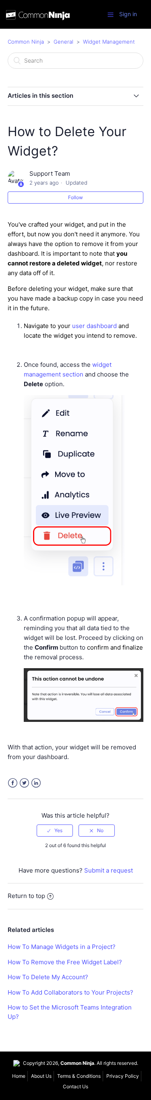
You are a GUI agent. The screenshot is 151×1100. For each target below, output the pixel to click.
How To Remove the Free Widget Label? (65, 962)
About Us (41, 1076)
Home (18, 1076)
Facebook (13, 783)
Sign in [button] (128, 14)
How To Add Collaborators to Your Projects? (70, 992)
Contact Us (75, 1086)
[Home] (38, 16)
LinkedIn (36, 783)
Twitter (24, 783)
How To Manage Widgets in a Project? (62, 947)
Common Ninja (26, 41)
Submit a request (108, 870)
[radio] (55, 830)
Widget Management (109, 41)
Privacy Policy (122, 1076)
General (63, 41)
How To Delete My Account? (48, 977)
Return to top (26, 896)
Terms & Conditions (79, 1076)
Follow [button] (75, 197)
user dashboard (94, 326)
